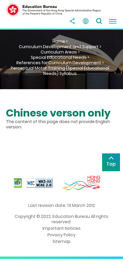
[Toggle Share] (72, 21)
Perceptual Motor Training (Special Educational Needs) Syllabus (60, 70)
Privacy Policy (61, 235)
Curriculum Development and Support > (60, 46)
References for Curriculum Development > (60, 62)
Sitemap (61, 241)
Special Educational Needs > (60, 57)
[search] (99, 21)
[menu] (112, 21)
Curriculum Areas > (60, 52)
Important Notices (61, 228)
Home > (60, 41)
